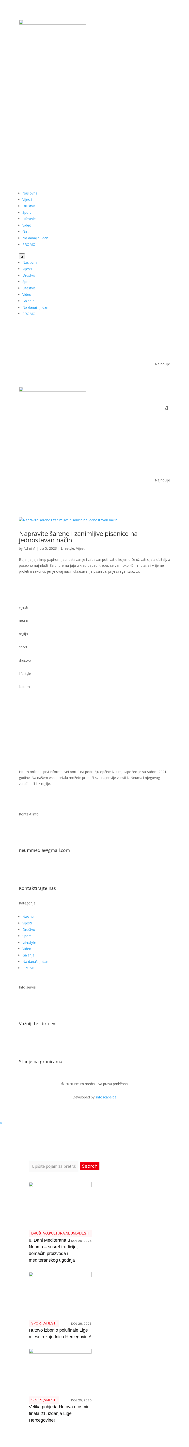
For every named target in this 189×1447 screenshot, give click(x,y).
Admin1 (30, 548)
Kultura (57, 1233)
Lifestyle (29, 218)
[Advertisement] (94, 121)
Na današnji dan (35, 238)
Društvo (28, 206)
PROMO (28, 244)
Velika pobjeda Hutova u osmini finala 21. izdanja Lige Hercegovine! (60, 1413)
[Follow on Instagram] (166, 71)
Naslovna (29, 193)
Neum (71, 1233)
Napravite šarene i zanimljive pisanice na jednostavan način (78, 536)
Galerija (28, 231)
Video (26, 225)
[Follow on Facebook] (146, 71)
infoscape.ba (106, 1097)
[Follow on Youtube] (156, 71)
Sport (26, 212)
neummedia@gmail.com (44, 850)
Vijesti (27, 199)
